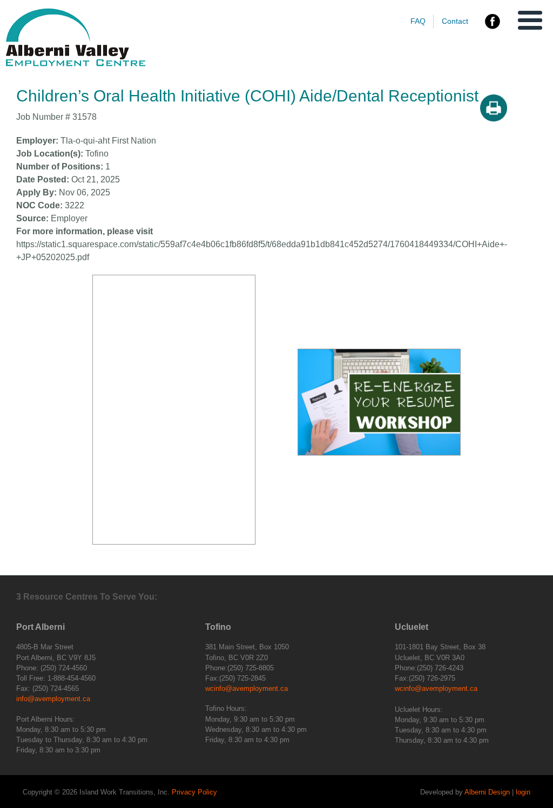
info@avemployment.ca (53, 699)
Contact (455, 21)
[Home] (75, 64)
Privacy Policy (194, 792)
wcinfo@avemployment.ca (246, 688)
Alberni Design (487, 792)
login (523, 792)
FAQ (418, 21)
